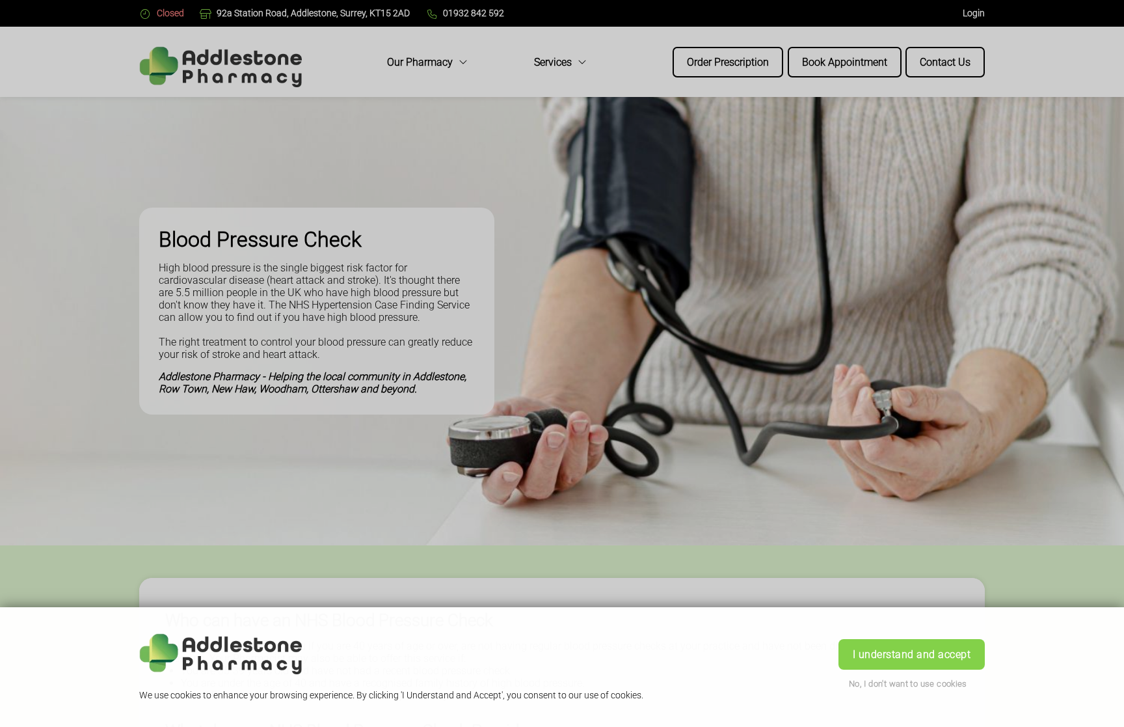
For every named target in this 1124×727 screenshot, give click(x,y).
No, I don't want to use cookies (908, 684)
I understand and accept (911, 654)
